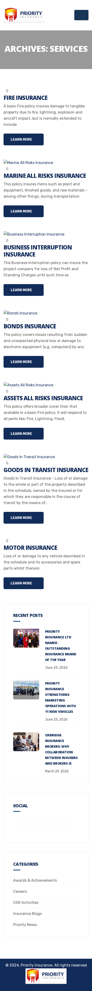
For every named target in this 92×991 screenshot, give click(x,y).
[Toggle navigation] (81, 15)
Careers (20, 891)
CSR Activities (25, 902)
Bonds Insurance (30, 326)
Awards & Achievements (35, 880)
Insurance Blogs (27, 913)
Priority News (25, 924)
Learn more (22, 140)
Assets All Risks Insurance (43, 398)
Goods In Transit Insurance (46, 470)
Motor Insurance (30, 547)
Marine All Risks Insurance (45, 175)
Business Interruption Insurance (38, 250)
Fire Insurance (25, 98)
